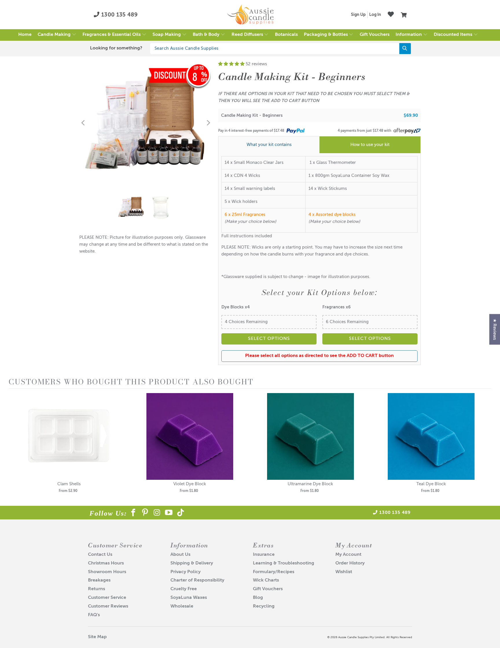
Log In (375, 15)
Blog (258, 597)
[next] (485, 447)
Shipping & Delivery (191, 563)
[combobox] (280, 48)
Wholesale (181, 606)
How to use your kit (369, 144)
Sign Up (358, 15)
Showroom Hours (107, 572)
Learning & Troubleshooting (283, 563)
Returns (96, 589)
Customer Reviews (108, 606)
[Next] (208, 123)
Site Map (97, 637)
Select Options (269, 338)
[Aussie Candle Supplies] (250, 14)
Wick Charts (266, 580)
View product (69, 442)
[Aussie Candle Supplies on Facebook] (133, 513)
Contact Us (100, 554)
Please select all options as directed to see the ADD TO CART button (319, 355)
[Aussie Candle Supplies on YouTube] (169, 513)
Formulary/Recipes (273, 572)
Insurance (264, 554)
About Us (180, 554)
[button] (57, 35)
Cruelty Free (183, 589)
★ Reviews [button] (494, 329)
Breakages (99, 580)
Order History (350, 563)
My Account (348, 554)
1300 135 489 (119, 15)
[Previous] (83, 123)
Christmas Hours (106, 563)
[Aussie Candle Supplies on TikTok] (181, 513)
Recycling (264, 606)
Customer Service (107, 597)
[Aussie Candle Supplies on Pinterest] (145, 513)
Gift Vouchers (268, 589)
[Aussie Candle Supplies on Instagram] (157, 513)
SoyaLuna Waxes (188, 597)
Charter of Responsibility (197, 580)
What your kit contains (269, 144)
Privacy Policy (185, 572)
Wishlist (343, 572)
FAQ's (94, 615)
